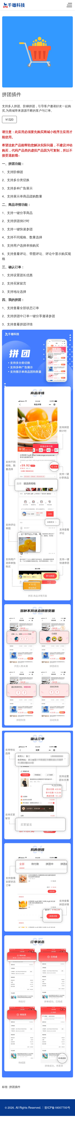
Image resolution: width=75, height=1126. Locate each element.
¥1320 (9, 119)
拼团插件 (14, 1087)
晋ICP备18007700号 (57, 1107)
